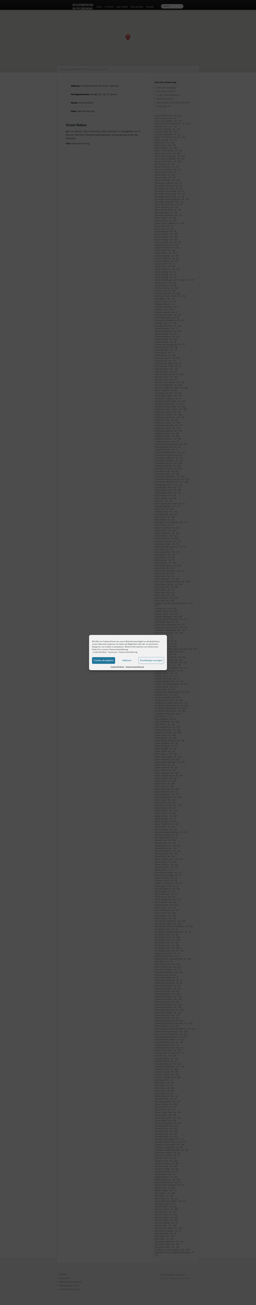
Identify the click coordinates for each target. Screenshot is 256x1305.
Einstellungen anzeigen (151, 660)
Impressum (112, 652)
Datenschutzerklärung (128, 652)
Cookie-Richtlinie (100, 652)
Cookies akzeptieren (103, 660)
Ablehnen (126, 660)
